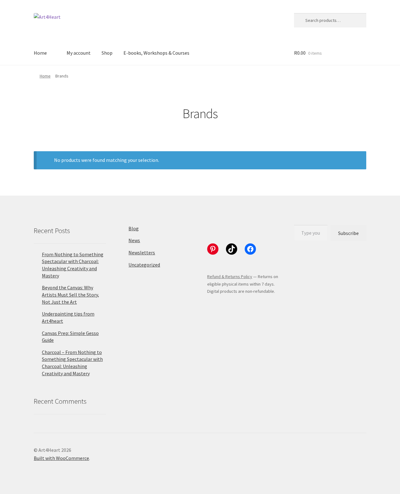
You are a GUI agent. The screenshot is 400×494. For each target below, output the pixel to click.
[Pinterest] (212, 249)
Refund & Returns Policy (229, 276)
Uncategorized (144, 265)
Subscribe (348, 233)
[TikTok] (231, 249)
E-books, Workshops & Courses (156, 53)
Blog (133, 228)
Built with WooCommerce (61, 458)
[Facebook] (250, 249)
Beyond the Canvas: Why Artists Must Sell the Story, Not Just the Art (70, 294)
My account (79, 53)
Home (40, 53)
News (134, 240)
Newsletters (141, 252)
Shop (107, 53)
